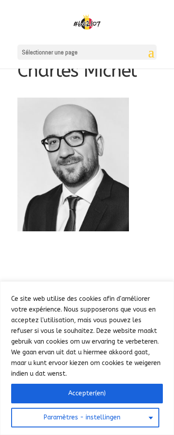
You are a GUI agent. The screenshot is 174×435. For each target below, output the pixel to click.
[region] (87, 358)
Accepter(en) (87, 393)
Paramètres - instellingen (82, 417)
